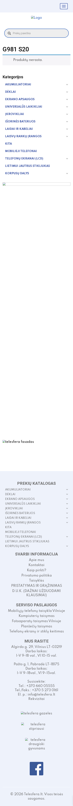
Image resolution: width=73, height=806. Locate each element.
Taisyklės (36, 580)
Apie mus (36, 560)
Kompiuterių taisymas (36, 616)
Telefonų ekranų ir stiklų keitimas (36, 631)
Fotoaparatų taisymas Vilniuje (36, 621)
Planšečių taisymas (36, 626)
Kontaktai (36, 565)
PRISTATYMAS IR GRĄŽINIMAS (36, 586)
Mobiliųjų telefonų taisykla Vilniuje (36, 611)
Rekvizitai (36, 699)
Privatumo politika (36, 575)
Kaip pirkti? (36, 570)
